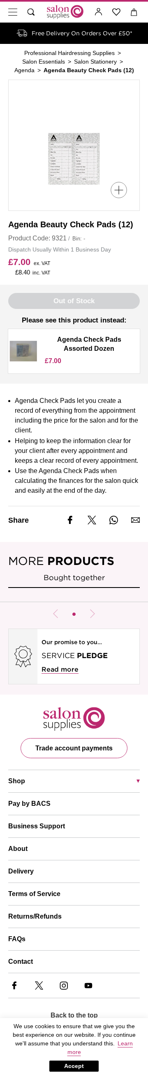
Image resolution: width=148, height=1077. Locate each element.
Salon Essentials (43, 61)
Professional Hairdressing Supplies (69, 53)
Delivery (21, 871)
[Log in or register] (98, 12)
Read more (60, 669)
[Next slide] (92, 613)
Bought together (74, 577)
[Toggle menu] (12, 12)
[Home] (65, 12)
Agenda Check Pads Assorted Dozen (89, 344)
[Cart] (134, 12)
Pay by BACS (29, 803)
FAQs (16, 938)
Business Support (36, 826)
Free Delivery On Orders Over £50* (82, 33)
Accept (74, 1066)
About (18, 848)
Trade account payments (74, 748)
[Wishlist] (116, 12)
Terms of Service (34, 893)
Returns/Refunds (35, 916)
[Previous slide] (55, 613)
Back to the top (74, 1015)
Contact (20, 961)
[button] (74, 614)
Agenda (24, 70)
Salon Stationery (95, 61)
